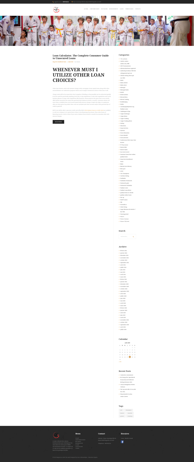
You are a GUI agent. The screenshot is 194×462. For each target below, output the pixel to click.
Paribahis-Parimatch (126, 180)
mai (122, 272)
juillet (123, 267)
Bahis (121, 80)
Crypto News (123, 116)
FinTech (122, 130)
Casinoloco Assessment (126, 375)
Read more (58, 121)
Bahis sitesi (123, 85)
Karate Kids (123, 147)
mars (123, 277)
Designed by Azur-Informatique (79, 457)
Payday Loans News (125, 190)
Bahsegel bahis (124, 90)
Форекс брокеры (124, 219)
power (122, 416)
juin (122, 269)
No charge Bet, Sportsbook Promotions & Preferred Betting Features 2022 (127, 380)
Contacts (77, 448)
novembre (124, 257)
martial (130, 413)
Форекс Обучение (124, 221)
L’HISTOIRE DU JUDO (80, 439)
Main (121, 164)
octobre (123, 260)
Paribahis (123, 178)
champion (128, 410)
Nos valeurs (78, 441)
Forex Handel (124, 135)
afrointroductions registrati (128, 68)
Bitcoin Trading (124, 99)
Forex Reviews (124, 137)
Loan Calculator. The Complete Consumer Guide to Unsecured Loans (81, 57)
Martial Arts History (125, 166)
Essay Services (124, 128)
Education (123, 125)
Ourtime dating (124, 176)
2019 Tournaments (125, 66)
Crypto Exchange (125, 113)
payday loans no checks (126, 192)
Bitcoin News (123, 97)
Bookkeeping (123, 102)
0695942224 (66, 1)
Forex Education (124, 133)
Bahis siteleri (124, 82)
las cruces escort (124, 152)
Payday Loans (124, 188)
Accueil (77, 438)
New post (122, 168)
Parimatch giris (124, 183)
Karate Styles (124, 149)
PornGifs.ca (123, 204)
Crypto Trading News (126, 121)
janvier (123, 253)
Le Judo (77, 444)
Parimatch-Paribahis (126, 185)
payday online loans (125, 195)
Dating (122, 123)
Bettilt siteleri (124, 94)
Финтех (122, 216)
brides (122, 104)
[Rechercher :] (127, 236)
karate (122, 413)
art (121, 410)
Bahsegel (122, 87)
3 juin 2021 (70, 61)
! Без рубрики (123, 59)
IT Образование (124, 145)
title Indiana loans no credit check (94, 110)
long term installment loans (59, 61)
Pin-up (122, 197)
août (123, 265)
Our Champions (124, 173)
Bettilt (122, 92)
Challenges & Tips (125, 111)
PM (121, 202)
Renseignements (79, 443)
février (123, 250)
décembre (124, 255)
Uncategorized (124, 214)
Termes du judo (79, 446)
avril (123, 274)
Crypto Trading (124, 118)
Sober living (123, 207)
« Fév (120, 361)
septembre (124, 262)
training (130, 416)
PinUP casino (124, 199)
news (121, 171)
